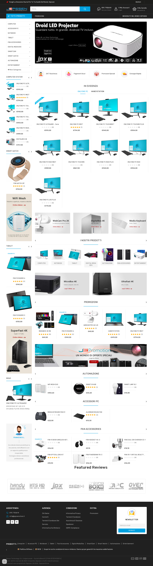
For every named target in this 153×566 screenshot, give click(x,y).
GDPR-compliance (72, 528)
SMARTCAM (12, 51)
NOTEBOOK (12, 33)
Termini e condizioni (73, 517)
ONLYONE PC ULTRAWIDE (16, 403)
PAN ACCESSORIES (14, 42)
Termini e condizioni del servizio (50, 522)
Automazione (115, 544)
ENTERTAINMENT (14, 65)
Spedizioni (69, 524)
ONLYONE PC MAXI (134, 162)
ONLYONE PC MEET (22, 95)
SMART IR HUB (91, 384)
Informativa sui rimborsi (51, 528)
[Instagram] (12, 522)
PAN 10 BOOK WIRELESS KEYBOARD (60, 440)
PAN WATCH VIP (19, 183)
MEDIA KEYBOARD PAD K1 (56, 412)
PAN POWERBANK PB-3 (94, 455)
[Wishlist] (19, 265)
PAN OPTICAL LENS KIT (56, 455)
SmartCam (91, 544)
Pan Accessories (63, 544)
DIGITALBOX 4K (21, 139)
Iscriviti (132, 530)
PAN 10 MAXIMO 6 (19, 278)
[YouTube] (17, 522)
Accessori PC (32, 544)
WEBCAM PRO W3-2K (91, 325)
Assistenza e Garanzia (74, 521)
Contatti (45, 517)
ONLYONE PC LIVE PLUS (48, 200)
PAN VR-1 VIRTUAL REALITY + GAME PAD (138, 455)
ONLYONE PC (83, 91)
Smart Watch (103, 544)
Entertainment (128, 544)
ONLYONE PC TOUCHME (76, 162)
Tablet (52, 544)
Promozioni (94, 513)
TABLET (10, 38)
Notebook (43, 544)
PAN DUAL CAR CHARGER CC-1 (135, 440)
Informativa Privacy (73, 513)
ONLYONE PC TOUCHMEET (25, 106)
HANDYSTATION (97, 91)
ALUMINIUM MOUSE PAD (94, 412)
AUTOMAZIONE (13, 60)
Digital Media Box (78, 544)
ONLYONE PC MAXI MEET (24, 128)
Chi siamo (45, 513)
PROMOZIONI (39, 16)
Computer (21, 544)
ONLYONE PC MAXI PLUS (105, 162)
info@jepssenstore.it (17, 516)
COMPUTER (12, 24)
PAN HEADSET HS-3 (93, 440)
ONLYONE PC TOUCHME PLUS (26, 117)
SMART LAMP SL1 (130, 384)
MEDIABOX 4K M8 (45, 331)
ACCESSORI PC (13, 28)
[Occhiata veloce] (24, 265)
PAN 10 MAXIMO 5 (19, 315)
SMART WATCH (13, 56)
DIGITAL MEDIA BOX (14, 47)
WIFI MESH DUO (53, 384)
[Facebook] (8, 522)
